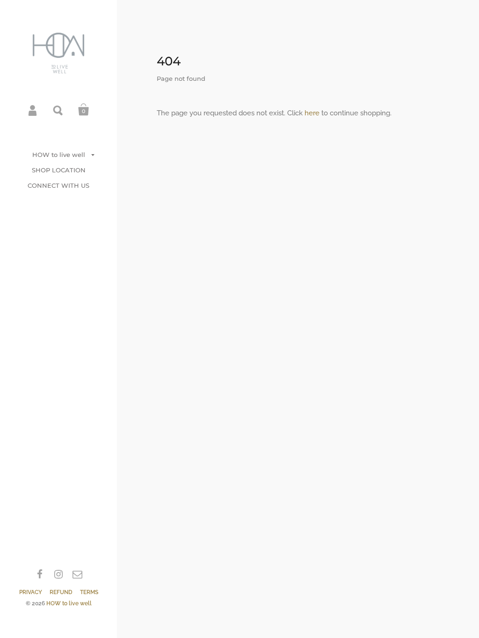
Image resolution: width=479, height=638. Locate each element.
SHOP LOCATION (59, 170)
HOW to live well (58, 154)
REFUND (61, 592)
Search (58, 109)
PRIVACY (30, 592)
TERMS (89, 592)
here (312, 113)
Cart (83, 109)
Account (33, 109)
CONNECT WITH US (58, 185)
